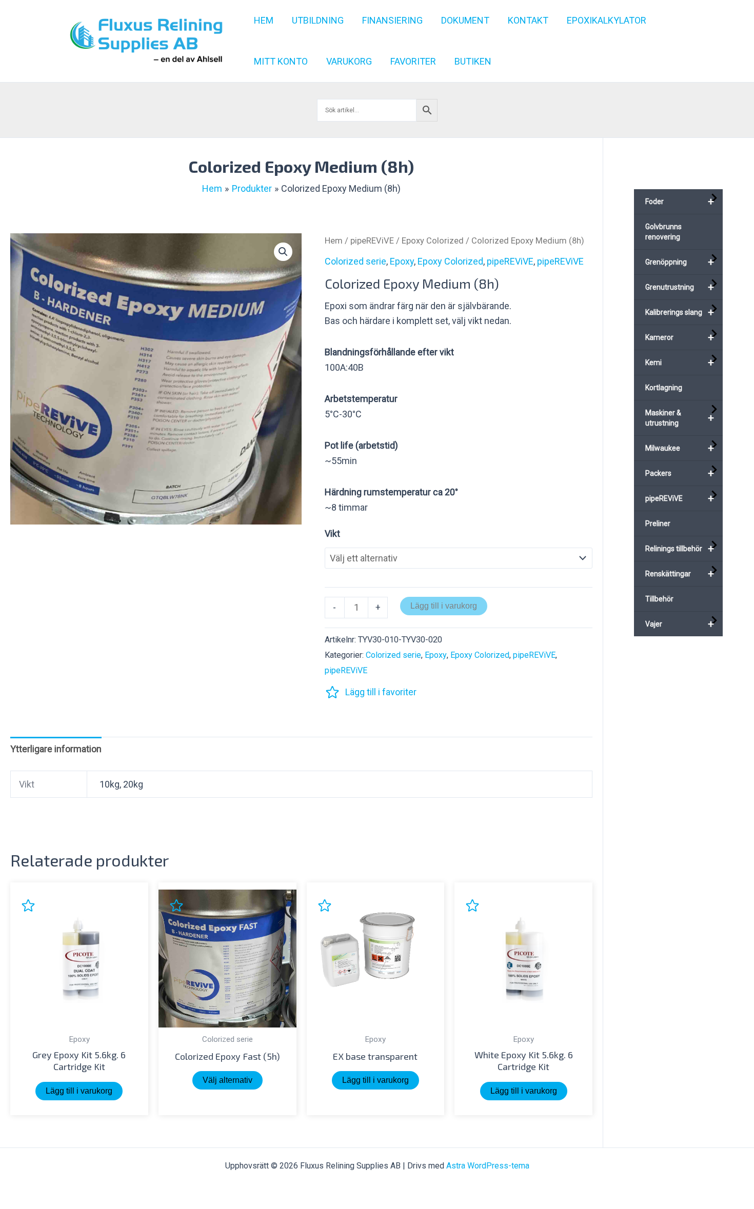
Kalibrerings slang (679, 312)
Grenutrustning (679, 287)
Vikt (332, 533)
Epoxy (402, 261)
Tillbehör (659, 599)
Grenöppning (679, 262)
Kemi (679, 362)
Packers (679, 473)
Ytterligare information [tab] (56, 748)
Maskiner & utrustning (679, 418)
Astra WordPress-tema (487, 1166)
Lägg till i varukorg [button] (79, 1090)
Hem (334, 241)
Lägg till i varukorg (443, 605)
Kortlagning (663, 388)
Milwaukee (679, 448)
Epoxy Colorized (433, 241)
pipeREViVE (372, 241)
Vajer (679, 624)
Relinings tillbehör (679, 548)
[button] (283, 252)
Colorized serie (355, 261)
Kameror (679, 337)
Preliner (657, 523)
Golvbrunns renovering (663, 232)
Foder (679, 201)
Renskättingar (679, 574)
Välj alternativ (227, 1080)
